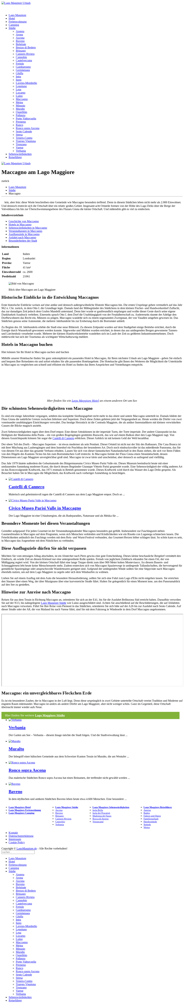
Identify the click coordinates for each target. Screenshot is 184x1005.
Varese (19, 147)
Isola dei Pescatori (101, 813)
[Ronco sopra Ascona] (22, 762)
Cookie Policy (17, 842)
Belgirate (21, 44)
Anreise (147, 810)
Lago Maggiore (17, 15)
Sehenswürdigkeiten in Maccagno (28, 227)
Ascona (20, 37)
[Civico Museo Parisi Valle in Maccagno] (32, 500)
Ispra (18, 79)
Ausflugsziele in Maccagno (24, 234)
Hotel (12, 18)
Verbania (21, 150)
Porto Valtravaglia (26, 118)
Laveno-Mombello (26, 82)
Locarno (20, 92)
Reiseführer (15, 157)
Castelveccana (24, 60)
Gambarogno (23, 66)
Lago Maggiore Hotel (85, 400)
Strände (147, 824)
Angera (20, 31)
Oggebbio (21, 112)
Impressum (15, 839)
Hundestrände (150, 821)
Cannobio (21, 57)
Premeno (21, 121)
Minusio (20, 105)
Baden (147, 813)
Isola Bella (98, 810)
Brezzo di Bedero (26, 47)
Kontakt (13, 832)
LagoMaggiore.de (27, 848)
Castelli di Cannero (63, 438)
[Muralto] (14, 741)
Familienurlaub (151, 818)
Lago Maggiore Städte (53, 602)
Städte (12, 28)
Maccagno (22, 99)
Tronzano (21, 144)
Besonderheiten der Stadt (23, 240)
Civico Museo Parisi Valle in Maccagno (45, 508)
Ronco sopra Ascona (27, 128)
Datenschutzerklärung (21, 835)
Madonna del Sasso (102, 815)
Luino (19, 95)
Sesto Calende (24, 131)
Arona (19, 34)
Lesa (18, 89)
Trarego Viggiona (26, 141)
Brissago (21, 50)
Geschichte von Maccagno (24, 221)
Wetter (147, 827)
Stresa (19, 134)
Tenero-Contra (24, 137)
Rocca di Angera (101, 818)
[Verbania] (15, 719)
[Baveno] (14, 783)
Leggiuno (21, 86)
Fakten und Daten (152, 815)
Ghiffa (19, 73)
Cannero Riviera (25, 53)
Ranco (19, 124)
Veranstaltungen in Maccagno (25, 231)
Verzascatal (98, 821)
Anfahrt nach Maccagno (22, 237)
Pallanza (20, 115)
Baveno (20, 41)
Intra (18, 76)
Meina (19, 102)
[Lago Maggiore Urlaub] (16, 2)
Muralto (20, 108)
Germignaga (23, 70)
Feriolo (20, 63)
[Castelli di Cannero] (21, 479)
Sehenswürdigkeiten (20, 154)
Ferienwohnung (18, 21)
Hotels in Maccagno (20, 224)
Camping (14, 24)
